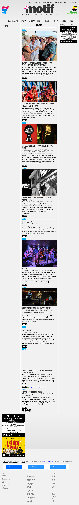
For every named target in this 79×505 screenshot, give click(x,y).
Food (75, 6)
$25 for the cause (58, 467)
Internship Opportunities (8, 484)
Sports (53, 497)
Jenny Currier (30, 483)
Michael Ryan (30, 491)
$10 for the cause (36, 467)
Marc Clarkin (30, 490)
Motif (39, 9)
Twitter (69, 2)
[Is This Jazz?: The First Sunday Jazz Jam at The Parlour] (39, 266)
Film (53, 484)
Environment (72, 13)
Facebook (67, 2)
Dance (53, 480)
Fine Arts (5, 6)
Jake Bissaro (30, 482)
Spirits (74, 10)
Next (30, 410)
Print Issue (57, 2)
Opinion (4, 10)
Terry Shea (29, 501)
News (4, 13)
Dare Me (54, 482)
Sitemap (4, 485)
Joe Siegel (29, 484)
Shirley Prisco (30, 498)
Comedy (54, 477)
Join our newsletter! (34, 2)
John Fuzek (29, 486)
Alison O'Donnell (31, 476)
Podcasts (47, 21)
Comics (64, 21)
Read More (24, 78)
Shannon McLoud (31, 497)
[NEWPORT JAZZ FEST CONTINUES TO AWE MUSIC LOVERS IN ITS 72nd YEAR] (39, 60)
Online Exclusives (13, 21)
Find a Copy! (50, 2)
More (71, 21)
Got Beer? (54, 489)
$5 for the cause (14, 467)
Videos (38, 21)
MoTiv (53, 501)
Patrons (43, 2)
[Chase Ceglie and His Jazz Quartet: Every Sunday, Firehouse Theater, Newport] (39, 306)
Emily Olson (29, 480)
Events (56, 21)
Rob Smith (29, 496)
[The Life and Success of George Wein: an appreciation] (39, 351)
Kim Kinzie (29, 487)
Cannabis (73, 12)
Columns (30, 21)
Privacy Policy (5, 488)
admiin (28, 475)
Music (4, 11)
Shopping (54, 496)
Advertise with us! (6, 479)
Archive (63, 2)
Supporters (4, 487)
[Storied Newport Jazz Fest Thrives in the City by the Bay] (39, 101)
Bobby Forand (30, 477)
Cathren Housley (31, 479)
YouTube (74, 2)
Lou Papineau (30, 489)
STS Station (29, 500)
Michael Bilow (30, 503)
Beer (75, 8)
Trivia (53, 500)
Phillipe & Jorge (31, 494)
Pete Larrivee (30, 493)
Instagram (71, 2)
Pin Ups (53, 494)
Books (53, 475)
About (3, 478)
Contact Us (4, 482)
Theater (5, 8)
